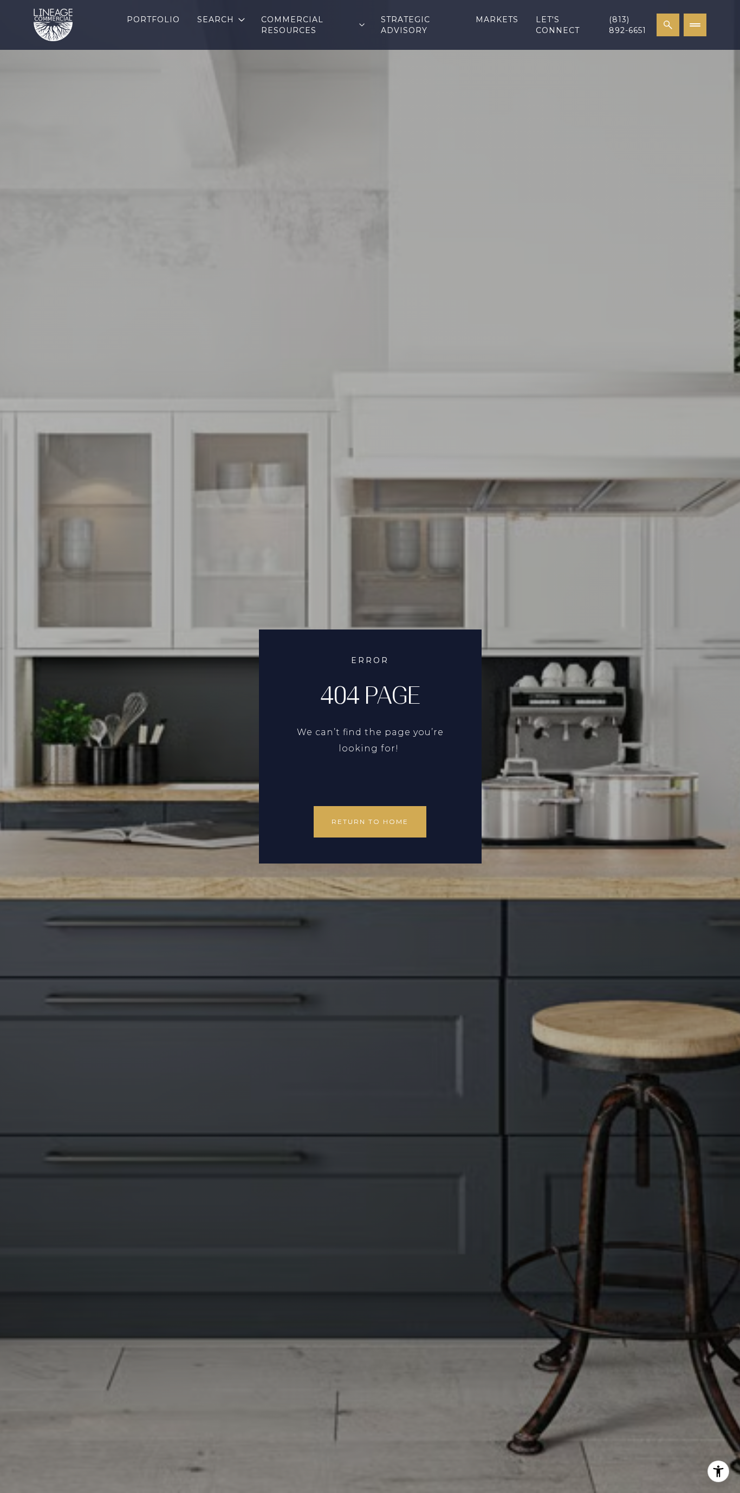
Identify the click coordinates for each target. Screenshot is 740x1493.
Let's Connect (558, 25)
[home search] (668, 25)
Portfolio (153, 19)
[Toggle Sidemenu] (695, 25)
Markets (497, 19)
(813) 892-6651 (627, 25)
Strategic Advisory (405, 25)
